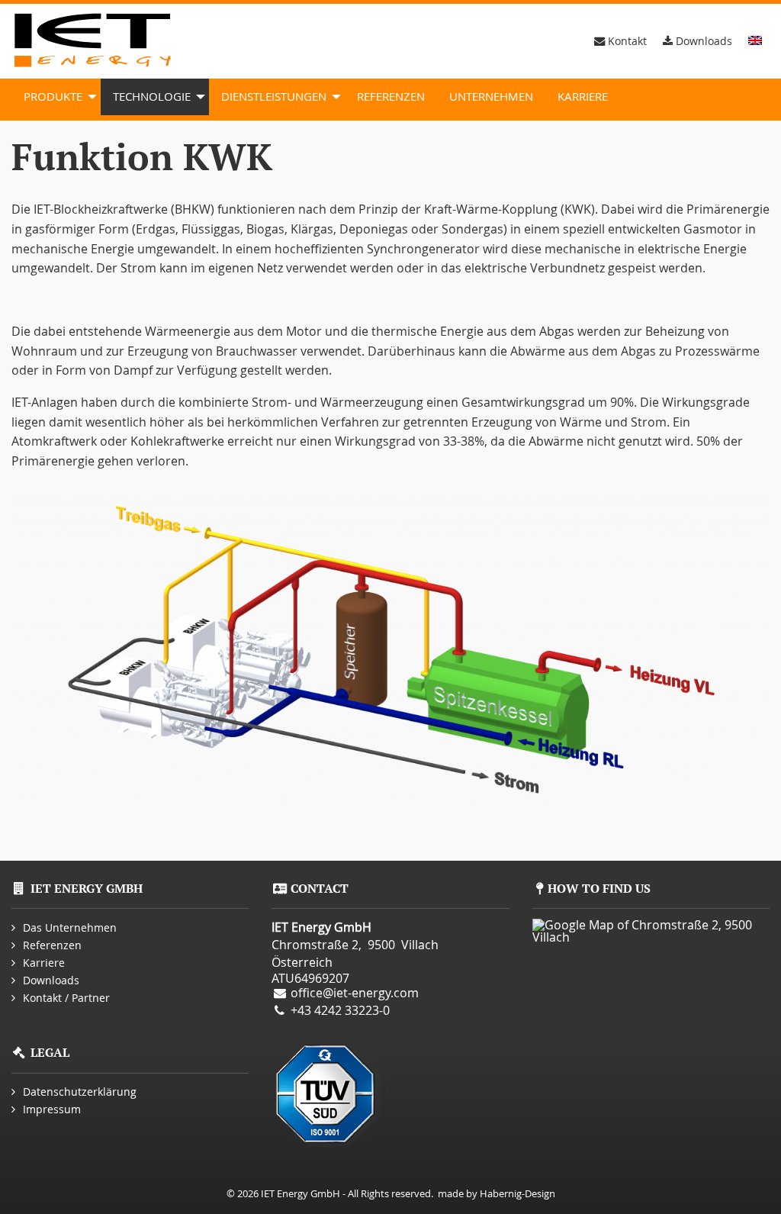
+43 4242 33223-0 (340, 1010)
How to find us (599, 889)
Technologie (152, 96)
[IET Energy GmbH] (95, 40)
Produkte (53, 96)
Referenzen (391, 96)
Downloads (702, 41)
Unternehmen (491, 96)
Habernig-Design (517, 1193)
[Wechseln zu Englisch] (755, 40)
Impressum (52, 1109)
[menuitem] (56, 96)
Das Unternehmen (70, 927)
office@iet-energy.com (355, 992)
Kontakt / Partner (66, 997)
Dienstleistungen (273, 96)
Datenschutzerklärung (80, 1091)
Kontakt (626, 41)
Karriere (583, 96)
